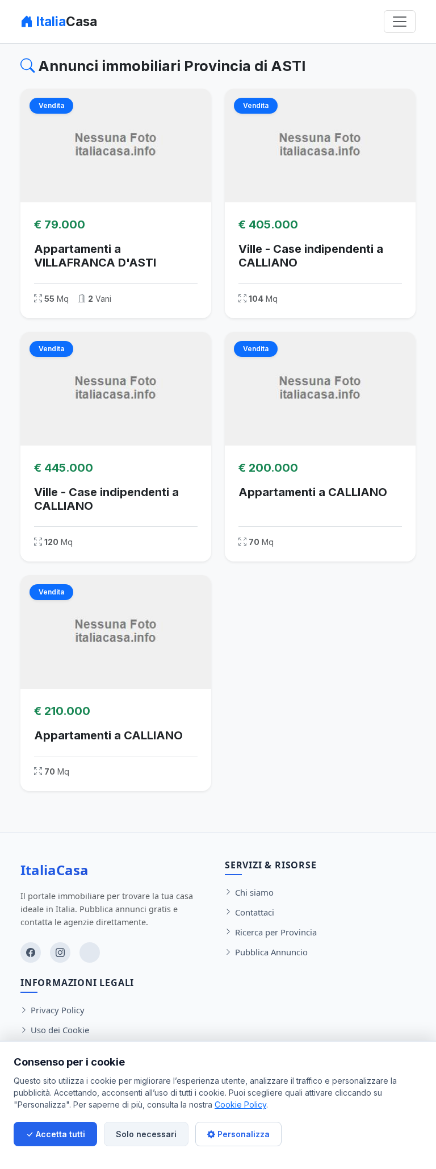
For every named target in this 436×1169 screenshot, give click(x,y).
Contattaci (254, 912)
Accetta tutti (59, 1134)
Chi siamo (254, 892)
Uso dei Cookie (60, 1029)
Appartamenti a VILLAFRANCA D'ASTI (95, 255)
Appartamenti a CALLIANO (312, 492)
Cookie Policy (240, 1104)
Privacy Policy (58, 1010)
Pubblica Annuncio (271, 952)
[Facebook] (30, 952)
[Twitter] (89, 952)
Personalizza (242, 1134)
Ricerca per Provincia (276, 932)
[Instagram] (60, 952)
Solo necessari (146, 1134)
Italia (65, 21)
